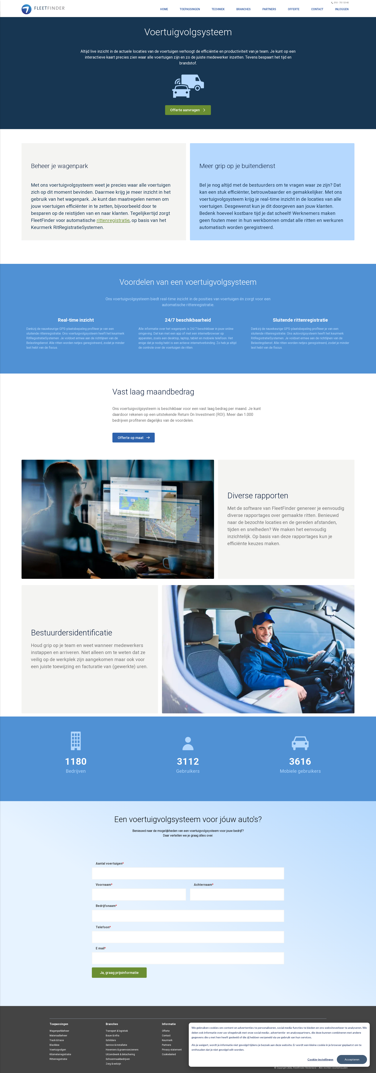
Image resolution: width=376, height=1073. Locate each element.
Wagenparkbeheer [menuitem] (59, 1031)
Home (164, 9)
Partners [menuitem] (166, 1045)
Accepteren (352, 1059)
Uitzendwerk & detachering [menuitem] (120, 1054)
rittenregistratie (113, 220)
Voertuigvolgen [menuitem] (58, 1049)
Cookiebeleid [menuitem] (169, 1054)
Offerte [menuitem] (166, 1031)
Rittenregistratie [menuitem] (58, 1059)
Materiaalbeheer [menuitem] (58, 1035)
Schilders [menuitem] (111, 1040)
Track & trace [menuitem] (57, 1040)
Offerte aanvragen (185, 110)
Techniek (218, 9)
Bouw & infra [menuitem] (112, 1035)
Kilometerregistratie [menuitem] (60, 1054)
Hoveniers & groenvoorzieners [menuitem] (122, 1049)
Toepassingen (190, 9)
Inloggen (342, 9)
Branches (243, 9)
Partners (269, 9)
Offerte (293, 9)
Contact (317, 9)
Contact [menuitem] (166, 1035)
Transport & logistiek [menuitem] (117, 1031)
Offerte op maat (131, 438)
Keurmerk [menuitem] (167, 1040)
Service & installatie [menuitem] (116, 1045)
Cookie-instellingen (320, 1059)
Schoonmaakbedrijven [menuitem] (118, 1059)
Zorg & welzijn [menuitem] (113, 1063)
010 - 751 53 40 (341, 2)
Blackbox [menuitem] (54, 1045)
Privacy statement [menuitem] (172, 1049)
